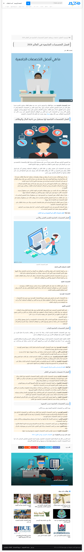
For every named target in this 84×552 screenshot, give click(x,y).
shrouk (70, 50)
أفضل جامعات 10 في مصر (44, 535)
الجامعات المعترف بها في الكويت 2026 (42, 434)
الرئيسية (66, 37)
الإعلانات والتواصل (8, 547)
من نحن (32, 547)
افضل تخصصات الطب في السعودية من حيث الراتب (51, 213)
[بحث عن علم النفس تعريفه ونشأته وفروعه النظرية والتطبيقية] (61, 499)
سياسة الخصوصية (26, 547)
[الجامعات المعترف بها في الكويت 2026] (22, 499)
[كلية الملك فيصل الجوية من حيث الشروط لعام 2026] (61, 514)
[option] (42, 469)
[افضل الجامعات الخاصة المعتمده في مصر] (22, 514)
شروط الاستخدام (17, 547)
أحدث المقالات (9, 3)
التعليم (61, 37)
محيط (48, 114)
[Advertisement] (42, 20)
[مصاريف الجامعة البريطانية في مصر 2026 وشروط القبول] (22, 529)
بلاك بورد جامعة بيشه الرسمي (43, 520)
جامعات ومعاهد (53, 37)
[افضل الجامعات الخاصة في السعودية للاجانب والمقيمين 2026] (42, 499)
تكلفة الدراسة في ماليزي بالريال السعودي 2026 (53, 367)
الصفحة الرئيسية (18, 3)
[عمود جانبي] (3, 3)
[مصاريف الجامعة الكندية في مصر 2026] (61, 529)
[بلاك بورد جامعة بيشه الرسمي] (42, 514)
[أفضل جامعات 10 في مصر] (42, 529)
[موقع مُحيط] (74, 3)
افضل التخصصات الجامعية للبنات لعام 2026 (42, 469)
